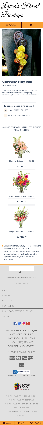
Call (8, 422)
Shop (12, 25)
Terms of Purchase (28, 412)
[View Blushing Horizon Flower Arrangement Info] (21, 147)
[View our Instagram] (23, 324)
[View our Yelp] (28, 324)
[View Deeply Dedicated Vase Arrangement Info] (21, 218)
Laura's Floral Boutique (20, 11)
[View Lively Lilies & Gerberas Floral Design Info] (21, 182)
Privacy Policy (11, 412)
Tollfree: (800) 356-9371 (21, 346)
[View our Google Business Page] (19, 324)
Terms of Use (22, 416)
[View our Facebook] (15, 324)
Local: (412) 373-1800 (21, 342)
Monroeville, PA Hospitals (21, 400)
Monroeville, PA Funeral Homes (20, 396)
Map (22, 422)
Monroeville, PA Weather (16, 404)
